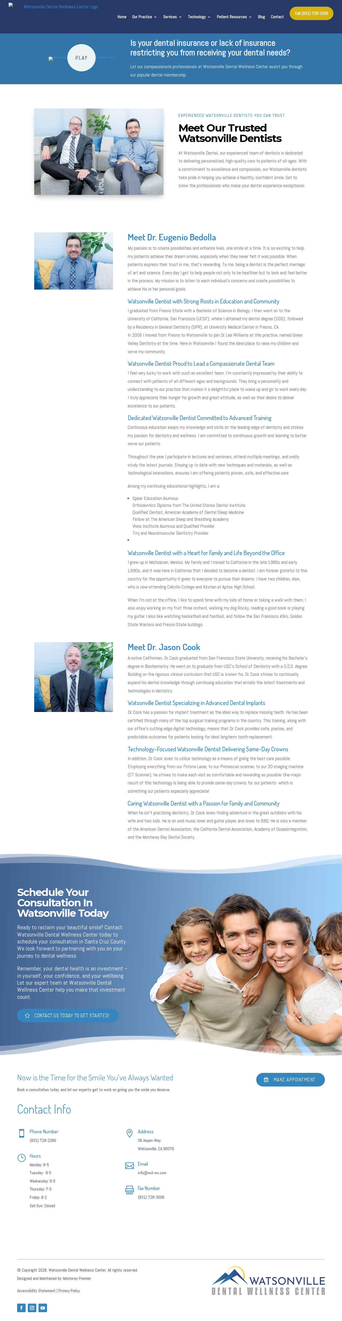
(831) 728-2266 (43, 1140)
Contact (277, 17)
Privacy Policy (69, 1290)
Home (122, 17)
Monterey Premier (77, 1278)
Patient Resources (232, 17)
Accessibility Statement (36, 1290)
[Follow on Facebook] (21, 1308)
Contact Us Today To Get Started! (71, 1015)
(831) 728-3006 (151, 1197)
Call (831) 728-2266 (311, 13)
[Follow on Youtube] (42, 1308)
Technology (197, 17)
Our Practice (142, 17)
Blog (261, 17)
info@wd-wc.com (152, 1173)
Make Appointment (295, 1080)
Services (170, 17)
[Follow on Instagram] (32, 1308)
